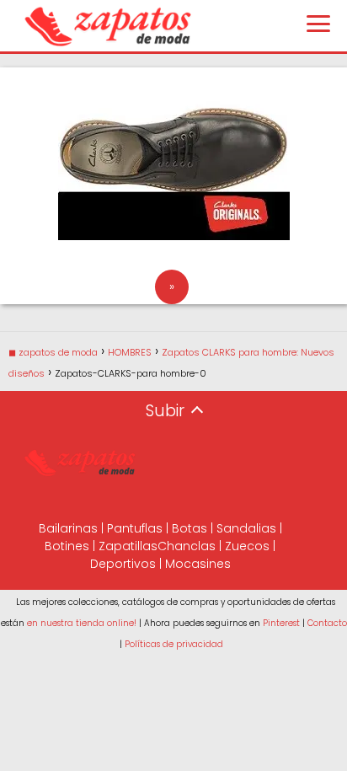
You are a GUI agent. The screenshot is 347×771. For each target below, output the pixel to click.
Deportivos (123, 563)
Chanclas (186, 546)
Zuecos (247, 546)
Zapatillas (128, 546)
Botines (67, 546)
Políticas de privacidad (174, 644)
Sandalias (246, 528)
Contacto (327, 623)
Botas (189, 528)
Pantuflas (135, 528)
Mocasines (198, 563)
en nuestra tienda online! (81, 623)
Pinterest (281, 623)
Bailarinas (68, 528)
